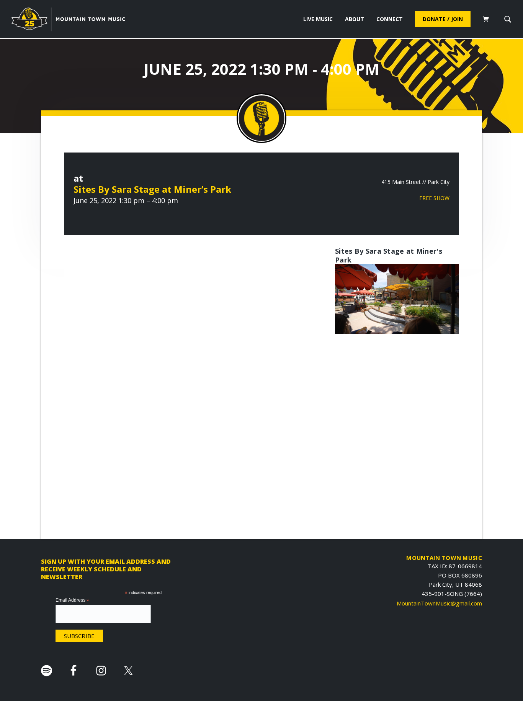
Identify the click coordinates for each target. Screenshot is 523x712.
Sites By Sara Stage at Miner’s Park (152, 189)
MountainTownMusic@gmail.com (439, 603)
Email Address (72, 600)
